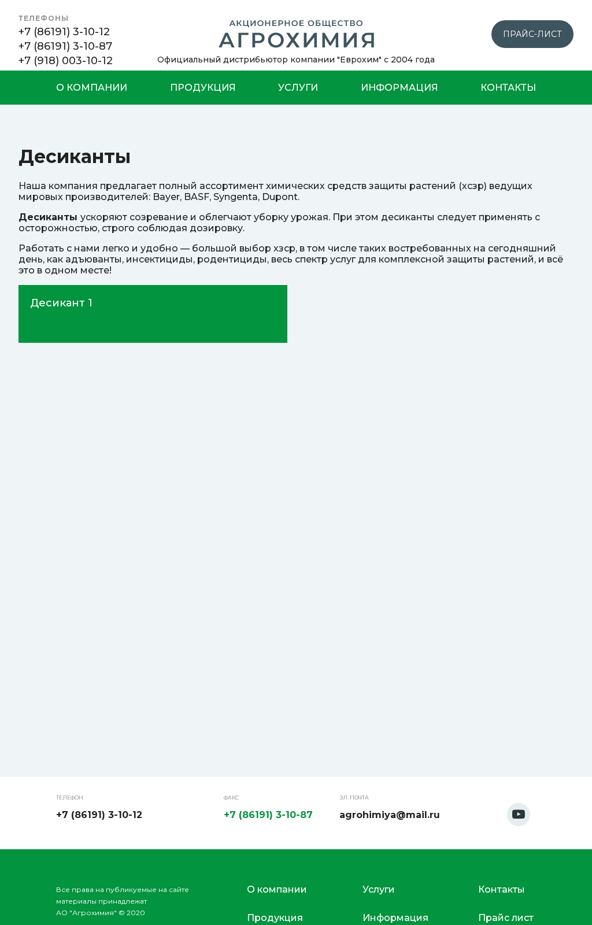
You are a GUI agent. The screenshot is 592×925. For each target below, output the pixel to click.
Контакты (508, 87)
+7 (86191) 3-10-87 (65, 46)
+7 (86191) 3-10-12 (64, 31)
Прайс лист (506, 917)
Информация (399, 87)
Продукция (203, 87)
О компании (91, 87)
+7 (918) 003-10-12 (65, 60)
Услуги (298, 87)
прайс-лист (532, 34)
